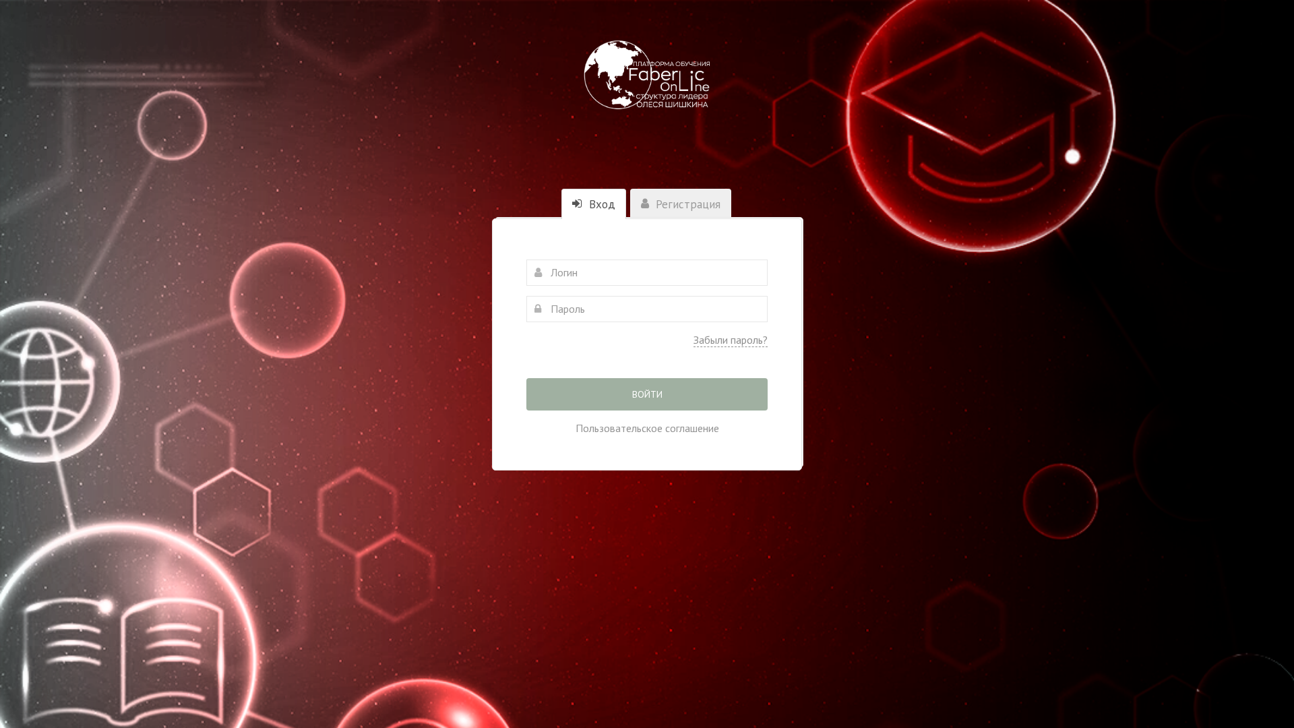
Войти (647, 394)
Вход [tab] (600, 204)
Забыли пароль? (731, 339)
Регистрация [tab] (686, 204)
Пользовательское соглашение (647, 428)
